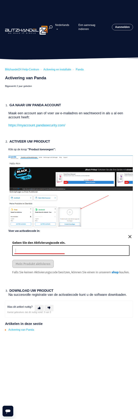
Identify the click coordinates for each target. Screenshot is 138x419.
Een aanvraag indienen (86, 27)
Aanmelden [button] (122, 27)
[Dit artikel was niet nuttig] (49, 308)
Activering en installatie (57, 69)
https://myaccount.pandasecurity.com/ (36, 125)
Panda (80, 69)
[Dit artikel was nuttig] (39, 308)
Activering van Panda (21, 329)
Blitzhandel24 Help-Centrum (22, 69)
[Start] (26, 27)
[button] (50, 27)
